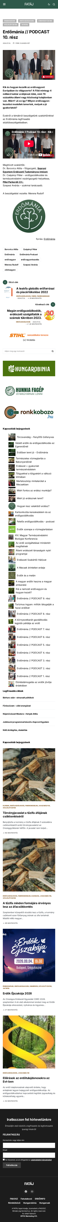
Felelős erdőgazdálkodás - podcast (35, 521)
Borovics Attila (11, 249)
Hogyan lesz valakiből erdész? (33, 506)
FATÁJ (28, 4)
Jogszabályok (44, 805)
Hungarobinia (29, 1203)
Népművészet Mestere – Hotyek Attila (20, 714)
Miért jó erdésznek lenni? (30, 498)
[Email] (32, 1191)
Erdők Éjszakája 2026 (17, 993)
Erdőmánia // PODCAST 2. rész (33, 668)
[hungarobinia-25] (29, 368)
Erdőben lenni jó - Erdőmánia (32, 452)
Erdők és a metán (26, 575)
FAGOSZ (14, 1199)
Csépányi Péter (30, 249)
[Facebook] (26, 1191)
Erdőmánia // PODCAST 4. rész (33, 652)
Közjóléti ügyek (10, 24)
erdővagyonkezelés (30, 259)
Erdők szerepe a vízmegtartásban (35, 529)
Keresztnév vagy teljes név (13, 1140)
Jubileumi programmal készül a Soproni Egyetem (26, 722)
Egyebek (6, 805)
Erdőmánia (49, 239)
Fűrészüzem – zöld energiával (17, 705)
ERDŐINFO (40, 1199)
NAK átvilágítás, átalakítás (15, 730)
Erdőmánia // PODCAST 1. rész (33, 676)
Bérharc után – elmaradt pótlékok (18, 697)
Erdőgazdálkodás (27, 21)
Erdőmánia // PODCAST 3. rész (33, 660)
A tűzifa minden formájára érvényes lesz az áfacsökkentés (27, 904)
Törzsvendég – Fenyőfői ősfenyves (35, 437)
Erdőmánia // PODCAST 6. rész (33, 637)
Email (5, 1150)
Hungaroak (44, 1203)
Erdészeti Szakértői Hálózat (31, 559)
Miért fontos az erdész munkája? (34, 490)
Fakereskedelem (43, 296)
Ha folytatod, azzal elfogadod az (28, 1160)
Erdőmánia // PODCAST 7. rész (33, 629)
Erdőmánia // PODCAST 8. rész (33, 613)
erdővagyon (10, 259)
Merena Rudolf (11, 264)
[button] (4, 4)
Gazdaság (35, 896)
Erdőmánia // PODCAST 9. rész (33, 598)
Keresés (52, 351)
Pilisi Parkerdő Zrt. (13, 182)
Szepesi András (30, 264)
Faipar (34, 296)
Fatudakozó (26, 1199)
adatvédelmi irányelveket (41, 1160)
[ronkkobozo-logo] (29, 412)
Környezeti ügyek (45, 21)
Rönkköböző (14, 1203)
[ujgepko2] (24, 390)
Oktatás (25, 24)
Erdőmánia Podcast (29, 254)
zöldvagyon (10, 270)
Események (34, 986)
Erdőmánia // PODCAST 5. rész (33, 644)
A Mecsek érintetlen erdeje (31, 567)
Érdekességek (9, 21)
